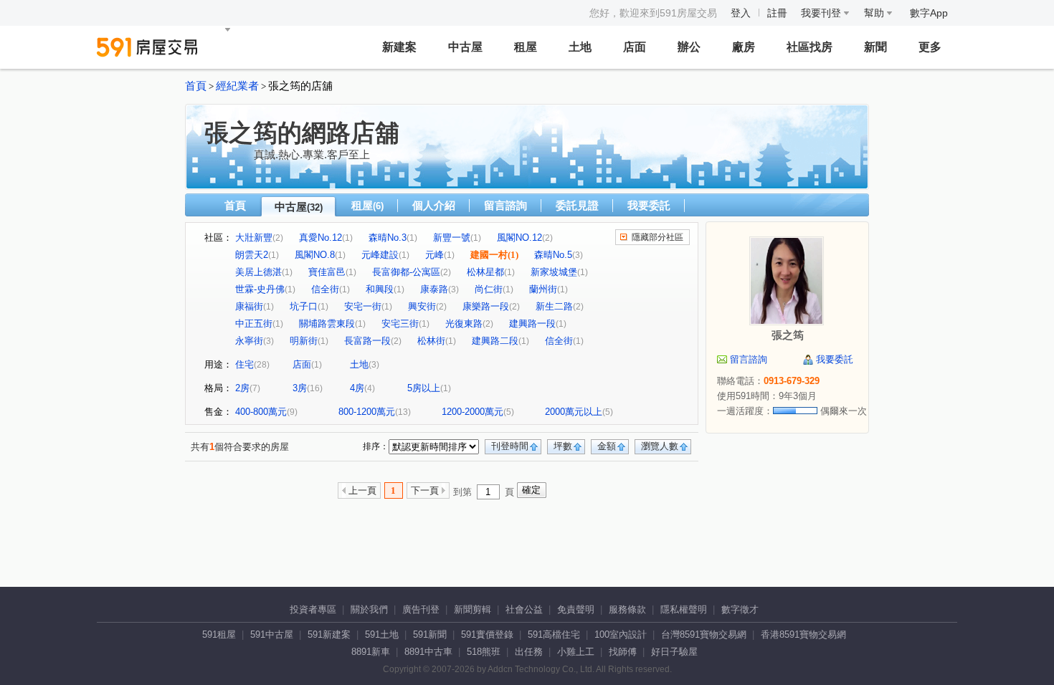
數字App (929, 13)
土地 (580, 47)
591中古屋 (271, 634)
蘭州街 (543, 289)
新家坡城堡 (554, 272)
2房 (242, 388)
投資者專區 (313, 609)
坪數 (563, 446)
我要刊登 (822, 13)
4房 (357, 388)
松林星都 (485, 272)
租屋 (525, 47)
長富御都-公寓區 (406, 272)
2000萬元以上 (573, 411)
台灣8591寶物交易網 (703, 634)
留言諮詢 (505, 205)
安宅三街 (400, 323)
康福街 (249, 306)
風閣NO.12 (519, 237)
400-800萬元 (261, 411)
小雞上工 (575, 651)
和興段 (380, 289)
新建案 (399, 47)
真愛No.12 (320, 237)
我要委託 (648, 205)
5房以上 (423, 388)
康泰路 (434, 289)
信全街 (325, 289)
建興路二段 (495, 340)
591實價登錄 (487, 634)
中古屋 (465, 47)
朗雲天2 (251, 254)
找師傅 (623, 651)
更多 (929, 47)
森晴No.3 (388, 237)
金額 (606, 446)
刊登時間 (509, 446)
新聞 (875, 47)
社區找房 (809, 47)
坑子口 (304, 306)
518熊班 (483, 651)
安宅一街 (362, 306)
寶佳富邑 (327, 272)
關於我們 (369, 609)
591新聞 (430, 634)
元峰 (434, 254)
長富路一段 (367, 340)
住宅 (244, 364)
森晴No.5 (553, 254)
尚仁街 (489, 289)
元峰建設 (380, 254)
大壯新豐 (253, 237)
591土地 (382, 634)
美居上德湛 (258, 272)
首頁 (195, 86)
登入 (741, 13)
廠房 (743, 47)
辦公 (689, 47)
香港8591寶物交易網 (803, 634)
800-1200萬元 (366, 411)
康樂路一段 (485, 306)
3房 (300, 388)
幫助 (875, 13)
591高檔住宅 (554, 634)
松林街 (431, 340)
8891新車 (370, 651)
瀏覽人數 (659, 446)
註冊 (777, 13)
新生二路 (554, 306)
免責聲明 (575, 609)
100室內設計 (620, 634)
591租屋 (219, 634)
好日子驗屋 (674, 651)
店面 (634, 47)
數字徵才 (740, 609)
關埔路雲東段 (327, 323)
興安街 (422, 306)
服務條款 (627, 609)
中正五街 (253, 323)
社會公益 (524, 609)
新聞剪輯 (472, 609)
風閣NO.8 (315, 254)
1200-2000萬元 (472, 411)
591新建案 (329, 634)
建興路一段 (532, 323)
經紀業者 (237, 86)
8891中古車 (428, 651)
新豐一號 (451, 237)
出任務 (529, 651)
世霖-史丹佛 (260, 289)
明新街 (304, 340)
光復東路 (464, 323)
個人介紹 (433, 205)
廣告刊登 (421, 609)
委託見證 (577, 205)
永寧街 (249, 340)
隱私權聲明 (683, 609)
